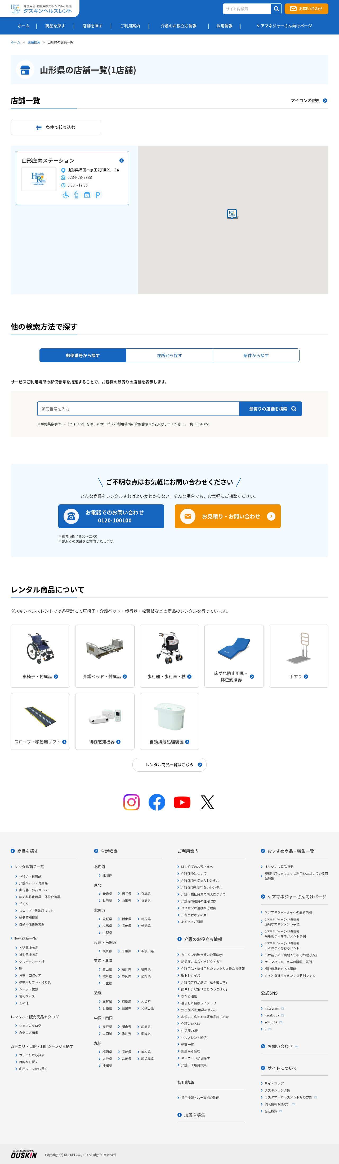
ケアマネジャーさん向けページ (297, 896)
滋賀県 (107, 1001)
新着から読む (190, 1051)
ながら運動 (189, 996)
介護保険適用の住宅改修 (198, 901)
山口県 (107, 1033)
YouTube (271, 1022)
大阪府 (146, 1001)
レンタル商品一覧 (29, 866)
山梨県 (107, 932)
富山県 (107, 969)
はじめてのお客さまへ (197, 866)
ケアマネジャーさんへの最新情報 (288, 912)
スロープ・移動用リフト (36, 910)
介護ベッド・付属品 (33, 883)
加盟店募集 (194, 1115)
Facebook (272, 1015)
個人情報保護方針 (277, 1104)
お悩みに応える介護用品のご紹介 (205, 1016)
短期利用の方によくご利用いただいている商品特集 (296, 875)
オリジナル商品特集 (279, 866)
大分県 (107, 1058)
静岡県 (126, 976)
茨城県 (107, 918)
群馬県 (107, 925)
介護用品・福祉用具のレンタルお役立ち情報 (213, 968)
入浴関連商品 (28, 947)
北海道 (107, 875)
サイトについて (282, 1068)
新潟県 (146, 925)
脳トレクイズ (190, 975)
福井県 (146, 969)
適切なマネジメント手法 (282, 922)
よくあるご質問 (192, 921)
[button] (233, 214)
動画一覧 (187, 1044)
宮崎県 (126, 1058)
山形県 (126, 900)
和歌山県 (147, 1008)
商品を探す (27, 851)
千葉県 (126, 951)
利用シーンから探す (33, 1068)
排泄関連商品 (28, 954)
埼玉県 (146, 918)
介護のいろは (190, 1023)
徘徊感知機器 (28, 917)
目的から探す (28, 1061)
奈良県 (126, 1008)
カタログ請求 (28, 1032)
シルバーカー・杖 (31, 961)
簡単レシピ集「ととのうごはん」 (205, 989)
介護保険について (194, 873)
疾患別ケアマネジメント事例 (285, 933)
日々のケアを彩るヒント (282, 945)
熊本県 (146, 1051)
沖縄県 (107, 1065)
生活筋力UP (189, 1030)
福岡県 (107, 1051)
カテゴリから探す (31, 1055)
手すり (24, 903)
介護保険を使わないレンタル (201, 887)
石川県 (126, 969)
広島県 (146, 1026)
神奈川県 (147, 951)
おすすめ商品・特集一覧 (290, 851)
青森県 (107, 893)
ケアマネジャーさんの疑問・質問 (288, 961)
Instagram (272, 1008)
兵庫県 (107, 1008)
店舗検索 (34, 42)
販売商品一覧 (25, 938)
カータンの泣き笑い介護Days (202, 954)
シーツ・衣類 (28, 989)
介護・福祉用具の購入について (203, 894)
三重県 (107, 983)
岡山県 (126, 1026)
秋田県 (107, 900)
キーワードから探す (195, 1058)
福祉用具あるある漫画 (280, 968)
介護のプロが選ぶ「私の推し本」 (205, 982)
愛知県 (146, 976)
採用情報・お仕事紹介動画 (200, 1097)
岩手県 (126, 893)
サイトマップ (274, 1083)
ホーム (15, 42)
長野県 (126, 925)
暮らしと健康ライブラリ (198, 1003)
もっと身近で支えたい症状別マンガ (290, 975)
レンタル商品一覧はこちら (169, 764)
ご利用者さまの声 (194, 914)
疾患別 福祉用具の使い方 (199, 1009)
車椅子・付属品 (30, 876)
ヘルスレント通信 (194, 1037)
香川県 (126, 1033)
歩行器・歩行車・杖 (33, 890)
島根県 (107, 1026)
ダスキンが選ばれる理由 (198, 908)
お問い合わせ (311, 8)
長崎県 (126, 1051)
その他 (24, 1003)
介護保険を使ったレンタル (200, 880)
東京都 (107, 951)
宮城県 (146, 893)
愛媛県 (146, 1033)
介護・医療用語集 (194, 1065)
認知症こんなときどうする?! (201, 961)
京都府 (126, 1001)
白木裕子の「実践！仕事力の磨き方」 (292, 955)
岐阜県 (107, 976)
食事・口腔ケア (30, 975)
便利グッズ (27, 996)
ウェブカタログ (30, 1025)
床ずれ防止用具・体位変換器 (39, 896)
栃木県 (126, 918)
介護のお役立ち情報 (203, 939)
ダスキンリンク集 (277, 1090)
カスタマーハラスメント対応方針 (288, 1097)
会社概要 (271, 1111)
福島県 (146, 900)
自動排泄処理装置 (31, 924)
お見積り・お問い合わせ (231, 516)
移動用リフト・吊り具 (35, 982)
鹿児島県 (147, 1058)
